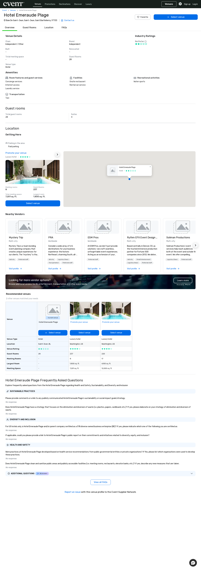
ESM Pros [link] (93, 237)
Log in (195, 4)
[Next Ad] (57, 154)
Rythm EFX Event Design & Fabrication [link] (142, 237)
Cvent (4, 10)
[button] (129, 179)
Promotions (50, 4)
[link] (24, 227)
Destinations (64, 4)
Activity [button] (12, 259)
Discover (78, 4)
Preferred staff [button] (23, 259)
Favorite (144, 17)
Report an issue (73, 492)
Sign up (187, 4)
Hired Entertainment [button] (143, 259)
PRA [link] (50, 237)
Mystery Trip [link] (16, 237)
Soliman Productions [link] (178, 237)
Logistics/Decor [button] (63, 259)
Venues (38, 4)
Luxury (89, 4)
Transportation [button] (54, 263)
